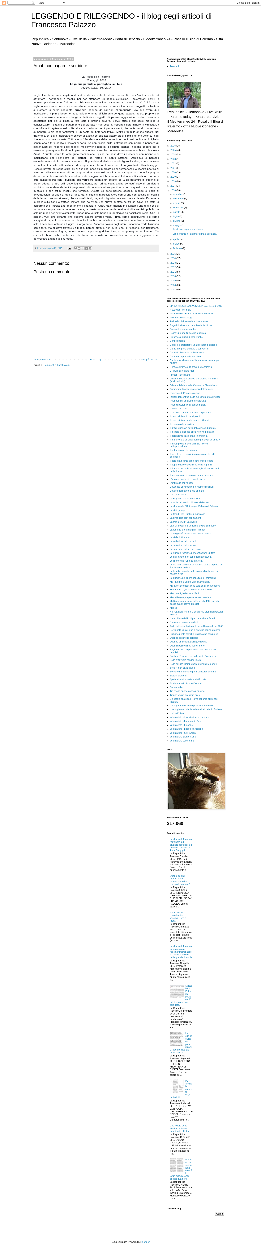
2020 (173, 172)
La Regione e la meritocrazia (185, 498)
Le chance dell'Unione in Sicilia (186, 560)
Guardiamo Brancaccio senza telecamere (191, 389)
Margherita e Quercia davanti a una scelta (191, 589)
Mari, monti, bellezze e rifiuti (184, 593)
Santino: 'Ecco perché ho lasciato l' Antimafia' (193, 656)
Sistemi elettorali (178, 675)
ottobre (177, 203)
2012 (173, 267)
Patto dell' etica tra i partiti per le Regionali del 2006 (196, 626)
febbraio (177, 248)
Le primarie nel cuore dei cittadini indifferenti (193, 578)
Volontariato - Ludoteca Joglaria (186, 729)
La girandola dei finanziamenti (185, 518)
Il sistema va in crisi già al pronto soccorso (191, 475)
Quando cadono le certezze (184, 638)
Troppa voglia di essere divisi (185, 695)
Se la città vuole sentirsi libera (185, 660)
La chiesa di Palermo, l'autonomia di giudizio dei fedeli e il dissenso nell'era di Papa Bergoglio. (181, 845)
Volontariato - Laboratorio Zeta (185, 721)
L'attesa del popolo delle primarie (187, 490)
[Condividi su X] (83, 248)
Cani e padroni (177, 341)
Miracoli (174, 608)
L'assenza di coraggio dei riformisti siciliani (192, 486)
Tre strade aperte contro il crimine (187, 691)
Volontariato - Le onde (181, 725)
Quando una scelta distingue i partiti (188, 641)
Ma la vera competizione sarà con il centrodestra (195, 585)
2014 (173, 258)
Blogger (145, 1242)
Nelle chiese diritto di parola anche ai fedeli (192, 618)
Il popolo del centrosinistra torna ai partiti (191, 464)
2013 (173, 263)
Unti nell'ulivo (177, 713)
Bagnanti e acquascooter (183, 329)
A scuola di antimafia (180, 309)
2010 (173, 276)
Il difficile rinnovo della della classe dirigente (193, 428)
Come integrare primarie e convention (189, 348)
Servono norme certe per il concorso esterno (193, 671)
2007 (173, 289)
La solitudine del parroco (183, 545)
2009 (173, 280)
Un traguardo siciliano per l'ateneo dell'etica (192, 705)
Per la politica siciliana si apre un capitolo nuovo (195, 630)
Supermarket (176, 687)
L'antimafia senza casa (182, 483)
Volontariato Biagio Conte (183, 736)
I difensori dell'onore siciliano (185, 393)
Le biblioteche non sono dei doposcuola (191, 556)
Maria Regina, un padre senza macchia (190, 597)
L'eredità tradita (178, 494)
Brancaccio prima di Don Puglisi (186, 337)
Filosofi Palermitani (180, 375)
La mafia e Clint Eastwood (183, 522)
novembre (178, 198)
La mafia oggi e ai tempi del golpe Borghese (193, 525)
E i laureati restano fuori (182, 371)
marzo (176, 243)
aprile (176, 239)
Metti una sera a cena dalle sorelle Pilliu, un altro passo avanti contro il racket (195, 602)
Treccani (174, 66)
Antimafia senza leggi (181, 317)
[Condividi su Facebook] (86, 248)
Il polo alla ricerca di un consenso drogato (191, 461)
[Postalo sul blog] (79, 248)
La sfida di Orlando (180, 537)
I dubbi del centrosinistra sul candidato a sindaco (195, 397)
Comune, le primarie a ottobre (185, 356)
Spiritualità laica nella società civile (188, 679)
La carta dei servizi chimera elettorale (189, 502)
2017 (173, 185)
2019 (173, 176)
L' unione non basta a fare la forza (187, 479)
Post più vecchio (149, 359)
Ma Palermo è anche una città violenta (190, 581)
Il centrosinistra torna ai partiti (185, 416)
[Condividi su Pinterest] (90, 248)
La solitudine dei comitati (183, 541)
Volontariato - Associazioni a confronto (189, 717)
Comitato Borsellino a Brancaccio (187, 352)
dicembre (178, 194)
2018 (173, 181)
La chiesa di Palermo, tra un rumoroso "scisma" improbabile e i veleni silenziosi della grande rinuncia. (181, 952)
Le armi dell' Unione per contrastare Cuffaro (192, 553)
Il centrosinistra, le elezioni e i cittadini (189, 420)
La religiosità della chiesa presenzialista (191, 533)
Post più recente (42, 359)
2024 (173, 154)
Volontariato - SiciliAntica (183, 733)
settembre (178, 207)
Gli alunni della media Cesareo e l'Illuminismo (193, 385)
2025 (173, 150)
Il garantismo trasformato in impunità (189, 436)
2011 (173, 271)
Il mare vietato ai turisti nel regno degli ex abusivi (195, 439)
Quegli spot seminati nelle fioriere (187, 645)
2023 (173, 159)
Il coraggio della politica (182, 424)
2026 (173, 145)
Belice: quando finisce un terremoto (188, 333)
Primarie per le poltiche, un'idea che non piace (194, 634)
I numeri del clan (178, 408)
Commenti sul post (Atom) (57, 365)
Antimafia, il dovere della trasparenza (189, 321)
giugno (177, 221)
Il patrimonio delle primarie (184, 450)
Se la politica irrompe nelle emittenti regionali (193, 664)
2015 (173, 254)
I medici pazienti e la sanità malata (188, 404)
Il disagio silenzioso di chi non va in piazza (192, 432)
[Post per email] (69, 248)
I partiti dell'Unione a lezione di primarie (190, 412)
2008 (173, 285)
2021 (173, 168)
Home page (96, 359)
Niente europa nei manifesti (184, 622)
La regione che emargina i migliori (187, 529)
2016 (173, 190)
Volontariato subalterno (182, 740)
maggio (177, 225)
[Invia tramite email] (75, 248)
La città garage (177, 510)
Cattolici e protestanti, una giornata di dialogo (193, 345)
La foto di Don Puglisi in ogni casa (187, 514)
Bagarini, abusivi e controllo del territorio (191, 325)
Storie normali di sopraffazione (186, 683)
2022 (173, 163)
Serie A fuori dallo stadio (182, 668)
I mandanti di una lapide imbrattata (188, 400)
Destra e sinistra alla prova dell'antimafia (191, 367)
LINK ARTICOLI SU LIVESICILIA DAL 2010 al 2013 (196, 306)
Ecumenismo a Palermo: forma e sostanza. (195, 234)
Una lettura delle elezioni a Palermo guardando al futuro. (180, 1128)
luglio (176, 216)
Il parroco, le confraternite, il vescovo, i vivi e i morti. (178, 916)
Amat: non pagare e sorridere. (188, 229)
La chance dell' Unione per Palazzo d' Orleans (194, 506)
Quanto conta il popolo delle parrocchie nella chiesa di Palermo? (180, 880)
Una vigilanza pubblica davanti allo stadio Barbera (196, 709)
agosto (177, 212)
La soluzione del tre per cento (185, 549)
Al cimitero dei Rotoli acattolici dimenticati (191, 313)
